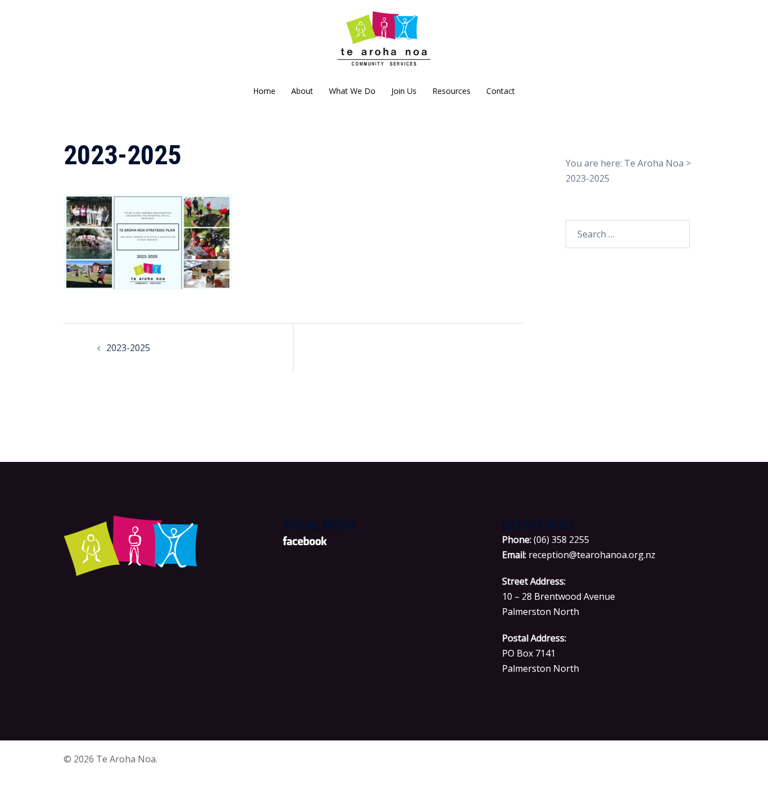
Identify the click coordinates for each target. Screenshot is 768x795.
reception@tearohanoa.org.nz (592, 555)
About (302, 91)
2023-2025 (128, 348)
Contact (500, 91)
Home (264, 91)
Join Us (404, 91)
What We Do (352, 91)
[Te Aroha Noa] (384, 43)
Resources (451, 91)
